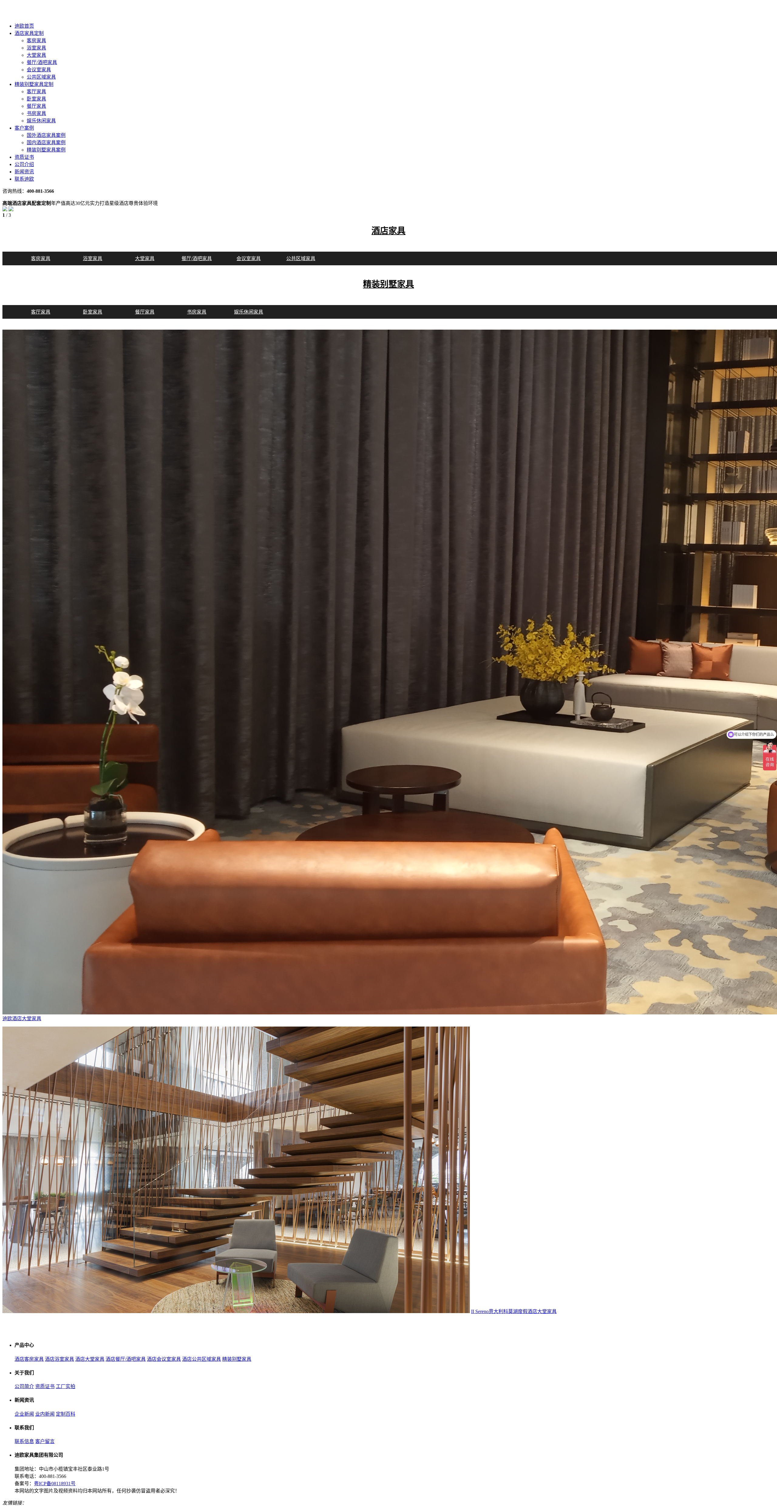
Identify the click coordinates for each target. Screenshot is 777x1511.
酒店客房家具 (29, 1359)
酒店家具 (388, 231)
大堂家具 (36, 55)
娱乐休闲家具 (41, 120)
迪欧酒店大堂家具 (21, 1018)
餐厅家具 (36, 106)
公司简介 (24, 1386)
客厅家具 (36, 91)
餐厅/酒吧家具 (42, 62)
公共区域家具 (41, 77)
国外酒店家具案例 (46, 135)
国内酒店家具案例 (46, 142)
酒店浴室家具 (59, 1359)
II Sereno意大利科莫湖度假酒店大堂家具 (514, 1311)
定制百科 (65, 1414)
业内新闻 (45, 1414)
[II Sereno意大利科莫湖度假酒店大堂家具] (236, 1311)
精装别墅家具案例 (46, 149)
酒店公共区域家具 (201, 1359)
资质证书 (45, 1386)
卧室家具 (36, 98)
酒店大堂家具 (89, 1359)
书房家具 (36, 113)
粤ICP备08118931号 (55, 1483)
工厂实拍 (65, 1386)
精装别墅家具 (388, 284)
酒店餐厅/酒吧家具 (126, 1359)
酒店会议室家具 (164, 1359)
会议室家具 (39, 69)
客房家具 (36, 40)
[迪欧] (38, 15)
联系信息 (24, 1441)
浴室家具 (36, 47)
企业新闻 (24, 1414)
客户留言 (45, 1441)
